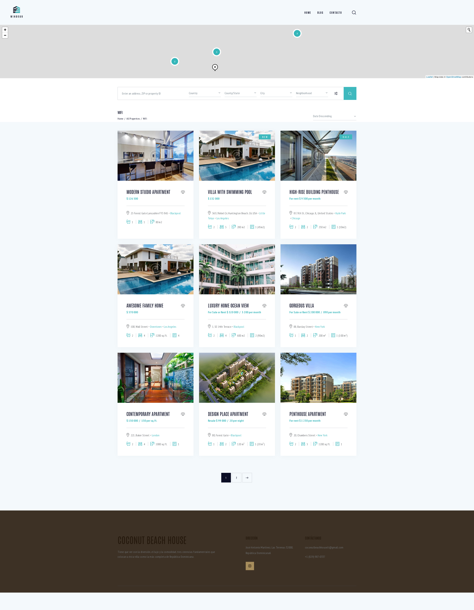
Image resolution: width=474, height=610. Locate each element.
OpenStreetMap (453, 76)
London (156, 435)
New (265, 136)
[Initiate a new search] (469, 30)
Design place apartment (228, 413)
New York (320, 326)
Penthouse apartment (307, 413)
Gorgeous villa (301, 305)
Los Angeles (222, 218)
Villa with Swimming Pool (230, 191)
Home (120, 118)
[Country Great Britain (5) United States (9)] (205, 93)
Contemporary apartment (148, 413)
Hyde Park (340, 213)
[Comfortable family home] (215, 67)
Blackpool (175, 213)
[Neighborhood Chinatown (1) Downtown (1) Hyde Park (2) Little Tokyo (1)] (312, 93)
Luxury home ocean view (228, 305)
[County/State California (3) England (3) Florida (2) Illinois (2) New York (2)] (240, 93)
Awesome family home (144, 305)
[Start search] (350, 93)
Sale (346, 136)
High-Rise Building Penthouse (314, 191)
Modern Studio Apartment (148, 191)
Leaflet (429, 76)
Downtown (156, 326)
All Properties (133, 118)
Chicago (296, 218)
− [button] (5, 35)
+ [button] (5, 29)
